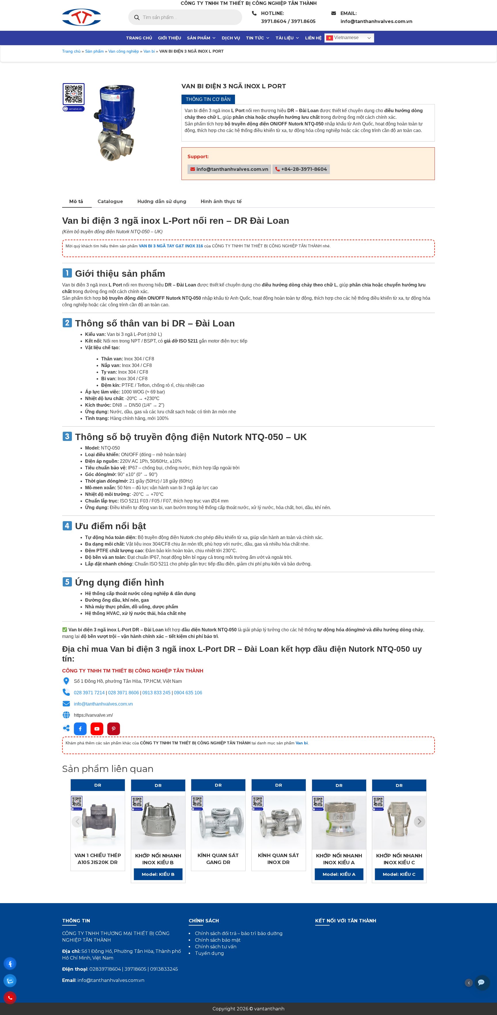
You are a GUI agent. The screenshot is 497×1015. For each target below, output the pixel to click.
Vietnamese (346, 37)
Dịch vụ (231, 38)
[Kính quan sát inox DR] (279, 823)
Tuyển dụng (209, 953)
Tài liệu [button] (285, 38)
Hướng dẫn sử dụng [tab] (161, 201)
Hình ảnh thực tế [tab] (221, 201)
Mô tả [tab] (76, 201)
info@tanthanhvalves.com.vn (231, 169)
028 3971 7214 (89, 692)
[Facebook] (80, 728)
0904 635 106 (188, 692)
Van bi (149, 51)
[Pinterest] (113, 728)
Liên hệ (313, 38)
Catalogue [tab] (110, 201)
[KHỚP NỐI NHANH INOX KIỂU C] (399, 823)
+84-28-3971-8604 (303, 169)
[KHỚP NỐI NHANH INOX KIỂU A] (339, 823)
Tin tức (255, 38)
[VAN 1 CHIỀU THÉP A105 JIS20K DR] (98, 823)
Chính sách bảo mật (218, 940)
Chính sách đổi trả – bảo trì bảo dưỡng (239, 933)
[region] (114, 134)
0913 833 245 (156, 692)
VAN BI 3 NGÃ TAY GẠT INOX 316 (171, 246)
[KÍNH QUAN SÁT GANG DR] (218, 823)
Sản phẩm (198, 38)
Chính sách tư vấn (215, 946)
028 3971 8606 (123, 692)
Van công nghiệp (123, 51)
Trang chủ (139, 38)
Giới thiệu (169, 38)
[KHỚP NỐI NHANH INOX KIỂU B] (158, 823)
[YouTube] (97, 728)
